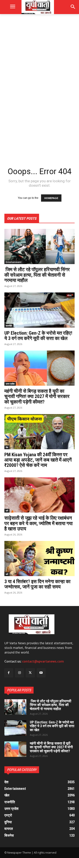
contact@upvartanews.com (43, 661)
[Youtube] (41, 672)
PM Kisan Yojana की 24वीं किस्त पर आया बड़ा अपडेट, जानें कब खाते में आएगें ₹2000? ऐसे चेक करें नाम (38, 460)
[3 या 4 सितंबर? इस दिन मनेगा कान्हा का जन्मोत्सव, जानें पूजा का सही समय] (39, 558)
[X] (30, 672)
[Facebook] (8, 672)
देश (7, 447)
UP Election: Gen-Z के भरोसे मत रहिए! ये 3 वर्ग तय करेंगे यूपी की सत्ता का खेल (38, 335)
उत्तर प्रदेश (10, 383)
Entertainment (14, 262)
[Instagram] (19, 672)
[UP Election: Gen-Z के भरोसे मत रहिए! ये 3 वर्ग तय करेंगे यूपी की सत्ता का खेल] (39, 310)
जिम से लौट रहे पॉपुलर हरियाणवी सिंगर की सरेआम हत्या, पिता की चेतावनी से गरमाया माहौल (37, 275)
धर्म (7, 510)
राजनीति (9, 325)
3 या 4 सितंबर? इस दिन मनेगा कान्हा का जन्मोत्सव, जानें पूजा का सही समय (37, 584)
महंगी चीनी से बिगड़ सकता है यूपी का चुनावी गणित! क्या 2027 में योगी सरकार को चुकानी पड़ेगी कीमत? (37, 396)
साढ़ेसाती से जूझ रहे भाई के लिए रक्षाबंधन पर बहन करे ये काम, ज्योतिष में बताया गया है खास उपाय (38, 523)
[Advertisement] (39, 60)
